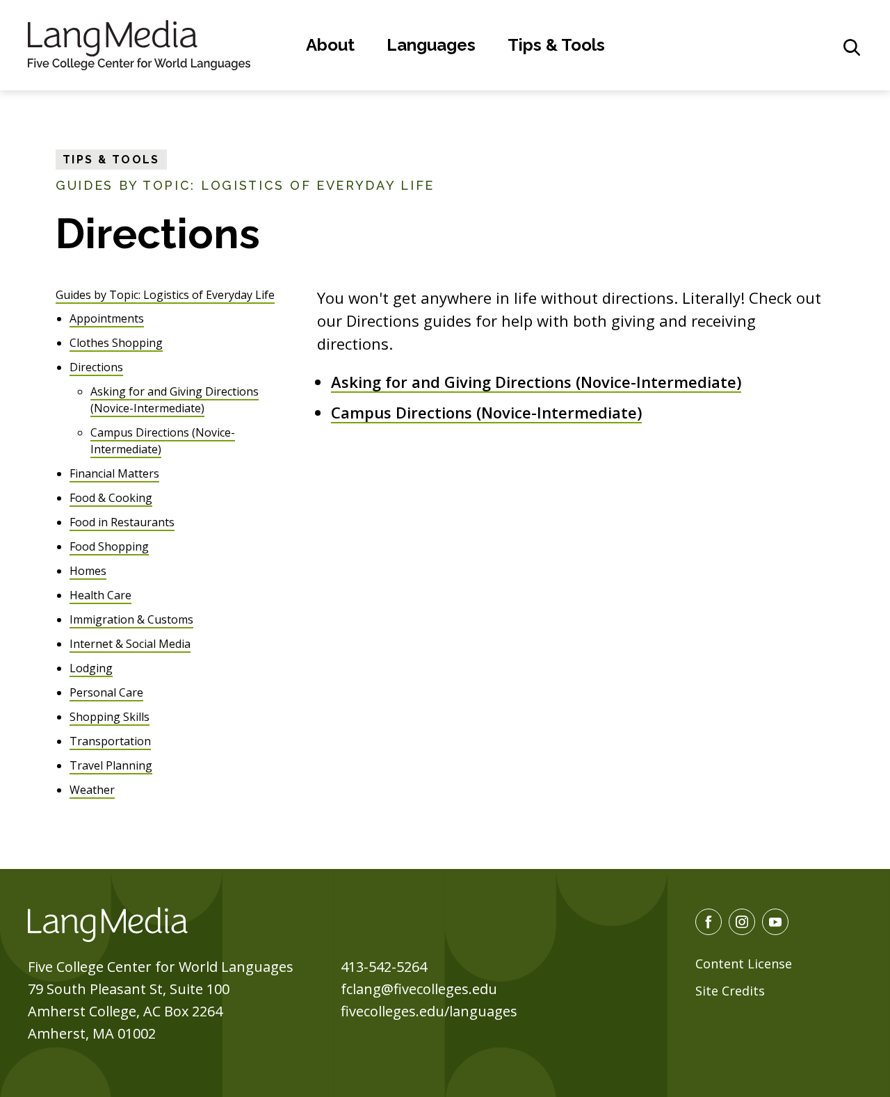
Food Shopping (109, 546)
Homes (88, 570)
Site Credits (730, 990)
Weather (92, 789)
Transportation (110, 741)
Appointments (107, 318)
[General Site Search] (851, 47)
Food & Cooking (111, 497)
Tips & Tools (556, 45)
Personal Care (106, 692)
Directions (96, 367)
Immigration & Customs (131, 619)
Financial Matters (114, 473)
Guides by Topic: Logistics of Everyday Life (165, 294)
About (330, 45)
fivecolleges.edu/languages (429, 1011)
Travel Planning (111, 765)
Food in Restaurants (122, 522)
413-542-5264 (384, 966)
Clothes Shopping (116, 342)
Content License (743, 963)
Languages (431, 45)
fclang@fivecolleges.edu (419, 989)
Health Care (100, 595)
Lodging (91, 668)
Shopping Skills (109, 716)
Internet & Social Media (130, 643)
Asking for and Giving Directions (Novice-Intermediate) (536, 381)
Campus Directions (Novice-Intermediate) (486, 412)
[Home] (139, 43)
